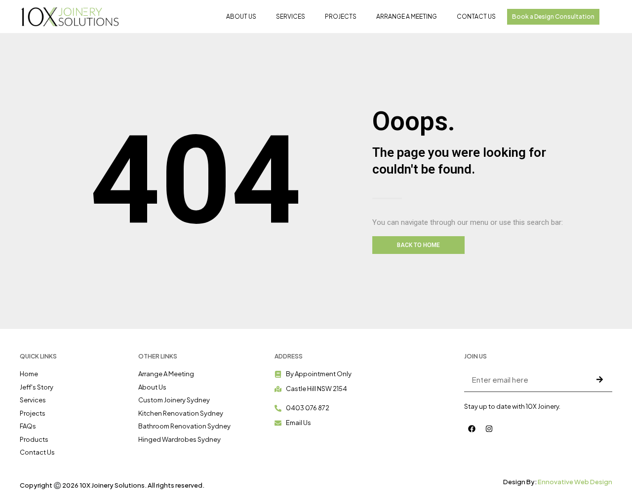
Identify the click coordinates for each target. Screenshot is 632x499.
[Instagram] (488, 429)
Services (290, 16)
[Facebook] (471, 429)
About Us (241, 16)
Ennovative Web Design (575, 482)
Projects (340, 16)
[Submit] (599, 379)
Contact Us (476, 16)
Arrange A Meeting (406, 16)
